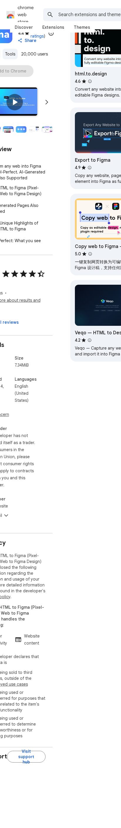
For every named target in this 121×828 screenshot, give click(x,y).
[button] (14, 102)
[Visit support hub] (26, 757)
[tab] (24, 27)
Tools (10, 54)
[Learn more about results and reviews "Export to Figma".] (90, 168)
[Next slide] (47, 102)
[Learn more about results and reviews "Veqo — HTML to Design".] (90, 340)
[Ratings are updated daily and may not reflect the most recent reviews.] (51, 33)
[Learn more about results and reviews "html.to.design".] (90, 81)
